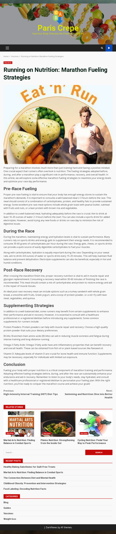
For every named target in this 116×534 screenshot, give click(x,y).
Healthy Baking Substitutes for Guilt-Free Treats (29, 467)
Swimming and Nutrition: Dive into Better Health (88, 394)
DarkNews (51, 527)
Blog (6, 502)
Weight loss (10, 519)
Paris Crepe (58, 28)
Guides (7, 508)
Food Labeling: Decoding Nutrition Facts (25, 489)
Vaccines (7, 63)
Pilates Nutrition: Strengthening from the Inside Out (58, 424)
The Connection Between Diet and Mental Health (29, 478)
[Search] (102, 48)
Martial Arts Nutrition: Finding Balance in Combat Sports (21, 424)
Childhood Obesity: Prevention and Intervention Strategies (35, 483)
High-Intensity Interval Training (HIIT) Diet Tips (31, 392)
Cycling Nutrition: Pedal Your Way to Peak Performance (95, 424)
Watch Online (109, 48)
